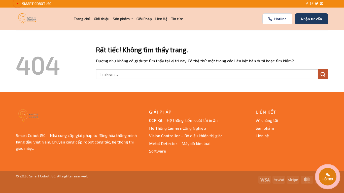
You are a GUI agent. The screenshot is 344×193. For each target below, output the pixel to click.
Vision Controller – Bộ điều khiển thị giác (186, 135)
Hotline (280, 19)
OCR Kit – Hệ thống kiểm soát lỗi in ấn (183, 120)
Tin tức (177, 19)
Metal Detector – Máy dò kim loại (179, 143)
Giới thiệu (102, 19)
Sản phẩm (121, 19)
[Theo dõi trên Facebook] (306, 4)
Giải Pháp (144, 19)
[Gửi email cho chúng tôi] (321, 4)
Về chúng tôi (267, 120)
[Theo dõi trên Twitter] (316, 4)
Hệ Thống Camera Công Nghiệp (177, 128)
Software (157, 151)
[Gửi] (323, 74)
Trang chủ (82, 19)
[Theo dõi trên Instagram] (311, 4)
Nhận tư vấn (311, 19)
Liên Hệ (161, 19)
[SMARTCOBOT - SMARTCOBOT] (41, 19)
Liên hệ (262, 135)
